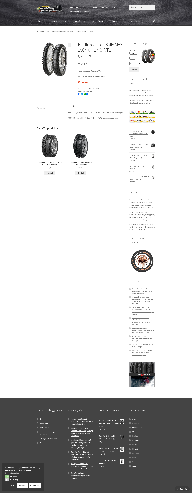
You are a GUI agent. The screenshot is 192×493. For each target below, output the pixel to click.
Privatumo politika (75, 12)
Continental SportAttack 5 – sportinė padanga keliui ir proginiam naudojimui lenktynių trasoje (143, 310)
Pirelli (134, 462)
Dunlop (135, 436)
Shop (77, 7)
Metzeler (135, 449)
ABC (66, 21)
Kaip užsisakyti (93, 7)
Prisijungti (114, 7)
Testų (92, 21)
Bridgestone (137, 423)
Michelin (135, 453)
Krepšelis (104, 7)
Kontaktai (113, 21)
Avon (134, 419)
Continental (137, 427)
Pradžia (42, 31)
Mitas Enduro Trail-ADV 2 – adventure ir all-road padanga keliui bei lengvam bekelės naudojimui (142, 300)
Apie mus (87, 12)
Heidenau (135, 440)
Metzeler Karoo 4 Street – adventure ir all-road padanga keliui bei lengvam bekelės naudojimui (142, 321)
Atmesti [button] (11, 485)
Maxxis (134, 444)
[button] (69, 45)
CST (133, 432)
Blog (84, 7)
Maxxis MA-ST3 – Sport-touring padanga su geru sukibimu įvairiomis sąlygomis (142, 352)
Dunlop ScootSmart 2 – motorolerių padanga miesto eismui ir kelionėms (142, 291)
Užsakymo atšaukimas (48, 438)
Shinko (135, 466)
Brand (100, 21)
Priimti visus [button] (34, 485)
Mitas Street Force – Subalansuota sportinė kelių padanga (142, 338)
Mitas (134, 457)
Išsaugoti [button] (22, 485)
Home (71, 7)
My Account (44, 423)
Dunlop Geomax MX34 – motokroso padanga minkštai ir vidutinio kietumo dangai (143, 330)
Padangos (40, 21)
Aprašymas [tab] (41, 108)
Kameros (54, 21)
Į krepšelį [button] (50, 173)
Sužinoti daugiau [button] (12, 473)
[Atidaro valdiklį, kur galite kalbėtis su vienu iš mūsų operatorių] (182, 489)
